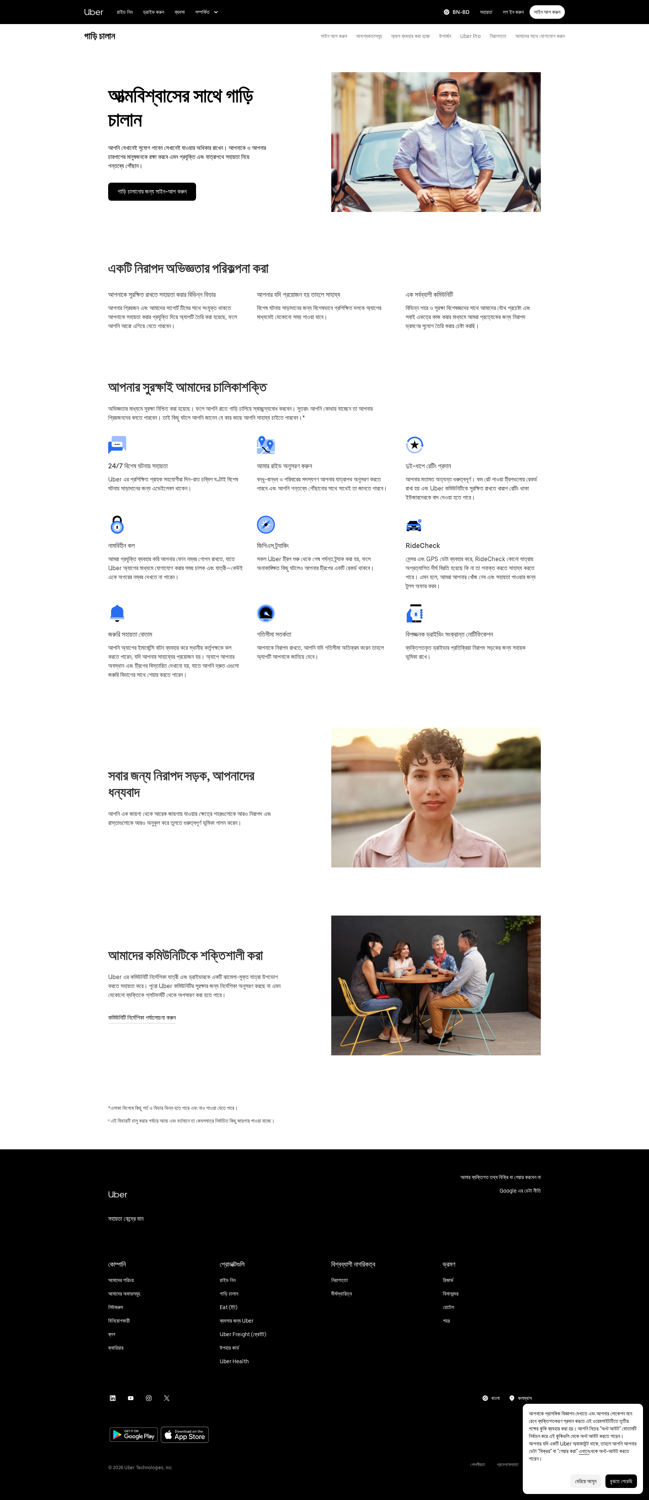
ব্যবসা (180, 12)
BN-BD (461, 12)
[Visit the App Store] (185, 1435)
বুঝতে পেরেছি (621, 1481)
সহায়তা (486, 12)
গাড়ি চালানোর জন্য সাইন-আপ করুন (152, 191)
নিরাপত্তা (498, 36)
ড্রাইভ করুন (153, 12)
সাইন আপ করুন (547, 12)
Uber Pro (470, 36)
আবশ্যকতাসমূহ (369, 36)
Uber (93, 11)
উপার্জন (445, 36)
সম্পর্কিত (202, 12)
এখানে (584, 1451)
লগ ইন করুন (513, 12)
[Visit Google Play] (134, 1435)
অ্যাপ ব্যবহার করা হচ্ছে (410, 36)
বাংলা (495, 1398)
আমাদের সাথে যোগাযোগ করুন (540, 36)
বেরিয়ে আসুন (585, 1481)
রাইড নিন (125, 12)
